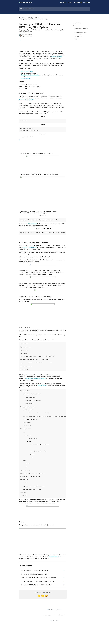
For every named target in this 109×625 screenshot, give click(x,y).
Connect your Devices (33, 17)
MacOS (32, 100)
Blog (55, 615)
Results (76, 39)
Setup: (75, 25)
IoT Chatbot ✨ (78, 2)
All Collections (22, 17)
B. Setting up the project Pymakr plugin (80, 33)
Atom (25, 247)
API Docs (70, 2)
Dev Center (63, 2)
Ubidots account (25, 78)
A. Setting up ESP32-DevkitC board (81, 28)
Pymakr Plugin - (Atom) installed (30, 75)
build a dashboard (54, 557)
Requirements (76, 23)
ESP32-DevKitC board (27, 71)
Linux (26, 100)
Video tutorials (61, 615)
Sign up (50, 615)
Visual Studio (33, 247)
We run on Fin (55, 620)
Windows (21, 100)
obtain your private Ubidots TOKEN (36, 378)
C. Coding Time (78, 36)
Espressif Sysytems (56, 57)
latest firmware (32, 224)
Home (45, 615)
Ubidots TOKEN (42, 385)
